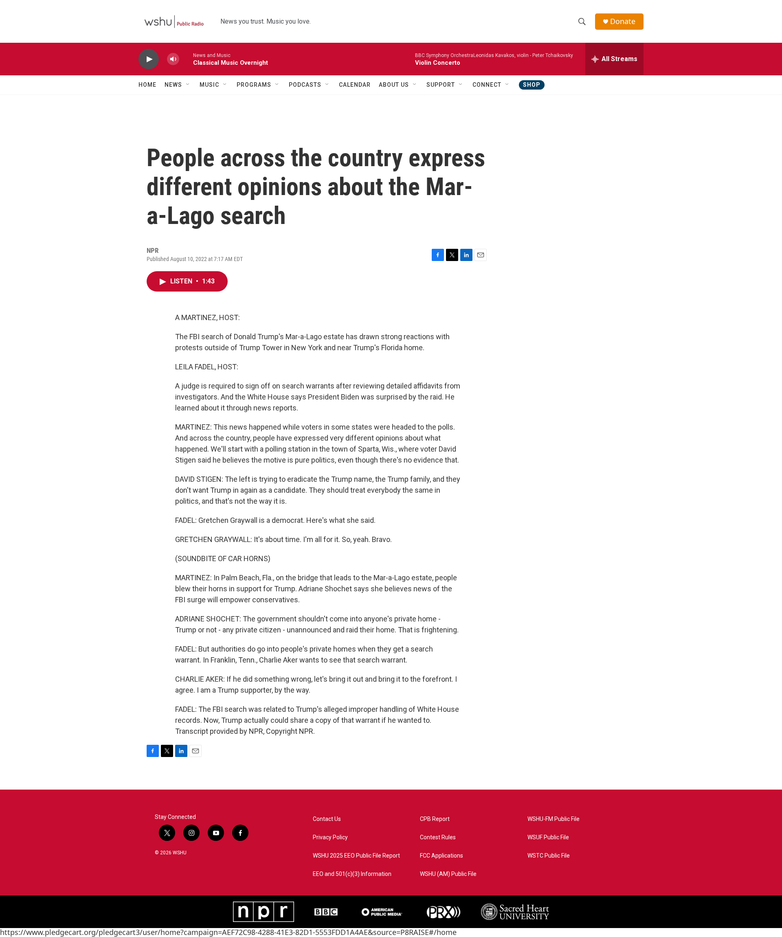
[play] (148, 59)
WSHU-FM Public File (553, 819)
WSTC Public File (548, 856)
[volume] (173, 59)
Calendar (355, 84)
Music (209, 84)
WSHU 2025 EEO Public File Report (356, 856)
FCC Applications (441, 856)
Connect (486, 84)
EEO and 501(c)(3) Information (352, 874)
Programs (254, 84)
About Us (394, 84)
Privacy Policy (330, 837)
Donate (622, 21)
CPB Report (435, 819)
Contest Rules (438, 837)
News (173, 84)
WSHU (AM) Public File (448, 874)
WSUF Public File (548, 837)
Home (147, 84)
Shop (531, 84)
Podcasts (305, 84)
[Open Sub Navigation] (188, 84)
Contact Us (327, 819)
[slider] (186, 59)
